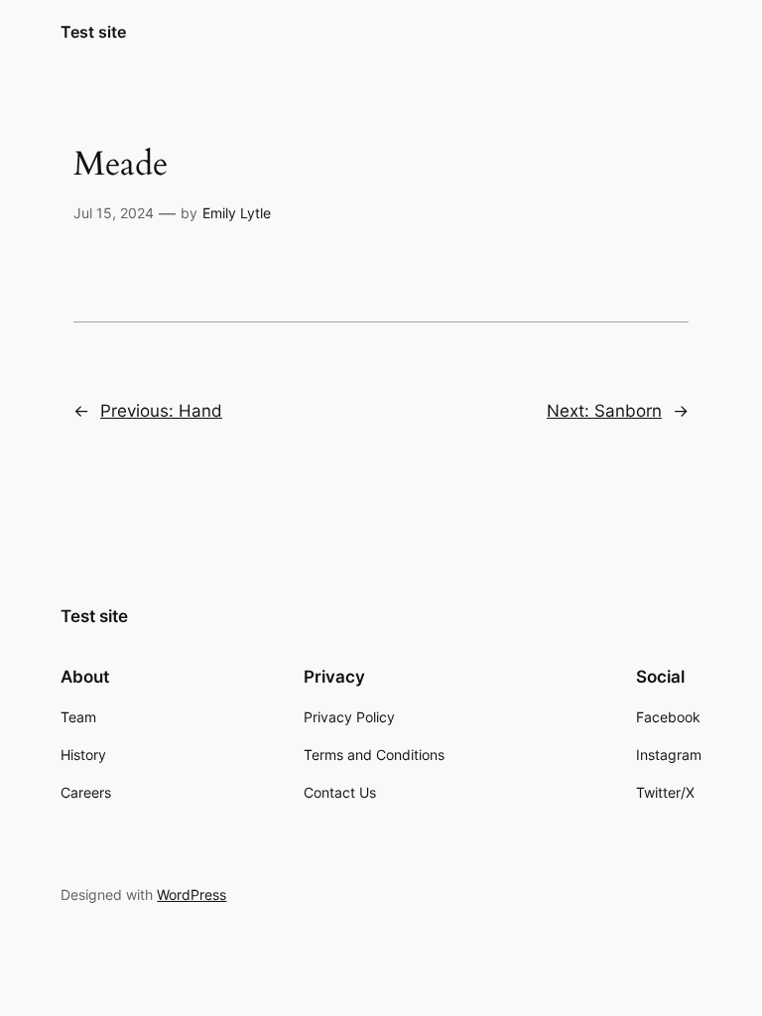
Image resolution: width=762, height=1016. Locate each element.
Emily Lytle (236, 212)
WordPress (191, 894)
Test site (93, 32)
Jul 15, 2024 (113, 212)
